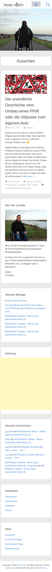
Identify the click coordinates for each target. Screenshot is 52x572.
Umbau (35, 185)
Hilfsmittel (9, 506)
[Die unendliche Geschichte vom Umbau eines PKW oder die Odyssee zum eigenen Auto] (26, 93)
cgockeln (29, 128)
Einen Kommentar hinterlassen (18, 188)
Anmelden (10, 535)
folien (7, 439)
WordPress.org (12, 548)
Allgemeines (11, 497)
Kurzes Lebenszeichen (16, 300)
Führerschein (14, 182)
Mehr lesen (29, 176)
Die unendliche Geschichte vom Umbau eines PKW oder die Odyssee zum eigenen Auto (25, 111)
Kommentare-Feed (14, 544)
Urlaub (8, 510)
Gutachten (21, 185)
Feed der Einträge (13, 539)
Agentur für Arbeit (33, 182)
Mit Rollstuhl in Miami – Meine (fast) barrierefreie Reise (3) (24, 469)
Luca (7, 455)
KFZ (29, 185)
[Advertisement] (26, 384)
